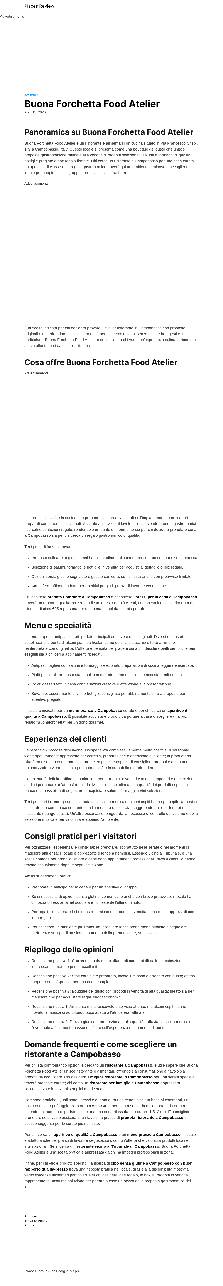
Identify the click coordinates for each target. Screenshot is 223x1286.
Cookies (31, 1216)
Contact (31, 1225)
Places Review (39, 6)
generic (31, 95)
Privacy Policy (36, 1220)
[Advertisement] (111, 52)
